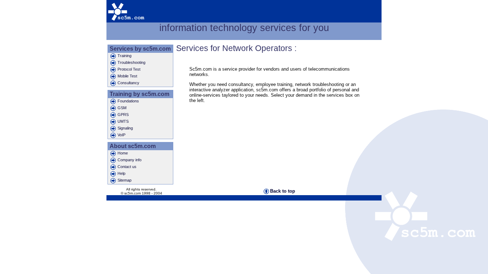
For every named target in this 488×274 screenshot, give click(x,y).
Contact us (127, 166)
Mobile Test (127, 76)
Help (121, 173)
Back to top (282, 191)
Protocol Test (129, 69)
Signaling (125, 128)
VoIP (121, 135)
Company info (129, 160)
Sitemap (124, 180)
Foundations (128, 101)
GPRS (123, 114)
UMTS (123, 121)
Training (124, 56)
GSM (122, 108)
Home (123, 153)
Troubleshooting (131, 62)
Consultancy (128, 83)
